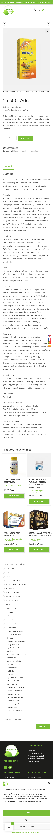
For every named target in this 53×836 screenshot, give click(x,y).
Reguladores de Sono (15, 677)
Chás (7, 572)
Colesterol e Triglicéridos (16, 641)
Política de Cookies (17, 833)
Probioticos (11, 671)
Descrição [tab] (8, 166)
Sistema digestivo (13, 694)
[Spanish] (49, 345)
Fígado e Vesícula (13, 648)
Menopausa (11, 658)
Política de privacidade (33, 833)
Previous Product (13, 24)
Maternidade (10, 588)
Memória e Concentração (13, 539)
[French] (49, 339)
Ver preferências (26, 826)
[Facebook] (5, 767)
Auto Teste (10, 569)
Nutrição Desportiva (13, 596)
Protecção (9, 616)
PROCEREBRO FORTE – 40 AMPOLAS (13, 534)
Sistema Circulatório (14, 691)
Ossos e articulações (36, 491)
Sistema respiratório (14, 704)
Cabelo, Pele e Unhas (14, 634)
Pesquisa (43, 726)
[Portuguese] (49, 342)
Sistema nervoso (13, 700)
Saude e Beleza (11, 620)
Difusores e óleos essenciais (16, 584)
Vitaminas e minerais (14, 710)
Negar (26, 819)
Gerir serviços (26, 806)
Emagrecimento (34, 539)
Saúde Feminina (13, 681)
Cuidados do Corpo (13, 580)
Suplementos (33, 151)
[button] (49, 783)
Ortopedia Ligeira (12, 600)
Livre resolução (33, 761)
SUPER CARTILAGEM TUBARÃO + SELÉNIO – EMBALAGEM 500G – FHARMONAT (38, 483)
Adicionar (26, 138)
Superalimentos (12, 624)
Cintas (8, 576)
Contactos (31, 750)
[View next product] (48, 24)
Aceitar (26, 812)
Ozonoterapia (12, 667)
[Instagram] (10, 767)
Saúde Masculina (13, 684)
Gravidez (10, 651)
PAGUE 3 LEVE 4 (11, 608)
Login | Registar (10, 777)
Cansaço (10, 638)
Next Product (41, 24)
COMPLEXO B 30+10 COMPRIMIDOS (12, 480)
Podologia (9, 612)
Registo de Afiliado (34, 777)
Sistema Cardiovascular (15, 687)
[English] (49, 336)
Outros (8, 604)
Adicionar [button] (14, 496)
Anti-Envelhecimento (15, 631)
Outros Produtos (13, 664)
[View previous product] (4, 24)
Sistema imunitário (19, 151)
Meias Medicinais (12, 592)
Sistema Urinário (13, 707)
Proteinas (10, 674)
